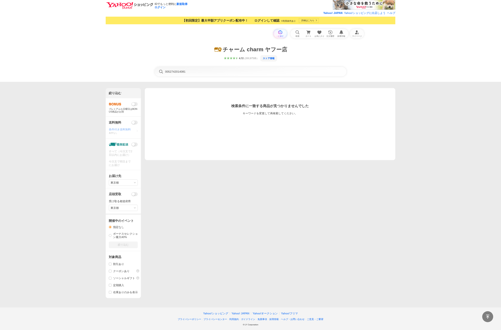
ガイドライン (248, 319)
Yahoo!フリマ (289, 313)
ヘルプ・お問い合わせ (293, 319)
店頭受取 (115, 194)
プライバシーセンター (215, 319)
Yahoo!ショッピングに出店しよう (365, 12)
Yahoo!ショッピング (215, 313)
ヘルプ (391, 12)
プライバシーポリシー (189, 319)
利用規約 (234, 319)
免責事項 (262, 319)
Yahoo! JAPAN (332, 12)
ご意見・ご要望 (315, 319)
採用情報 (274, 319)
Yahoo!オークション (265, 313)
